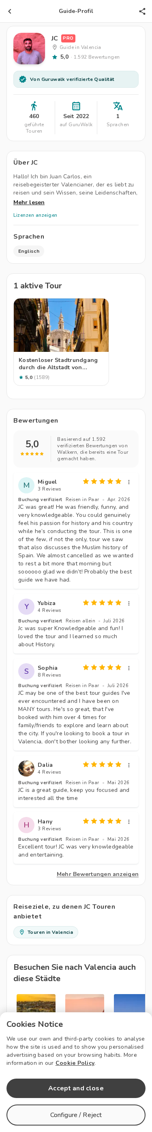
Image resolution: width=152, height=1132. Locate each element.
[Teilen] (142, 11)
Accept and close (75, 1088)
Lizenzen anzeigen (35, 215)
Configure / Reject (76, 1115)
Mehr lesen (29, 202)
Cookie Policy (75, 1063)
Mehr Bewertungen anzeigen (98, 874)
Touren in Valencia (50, 932)
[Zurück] (10, 11)
